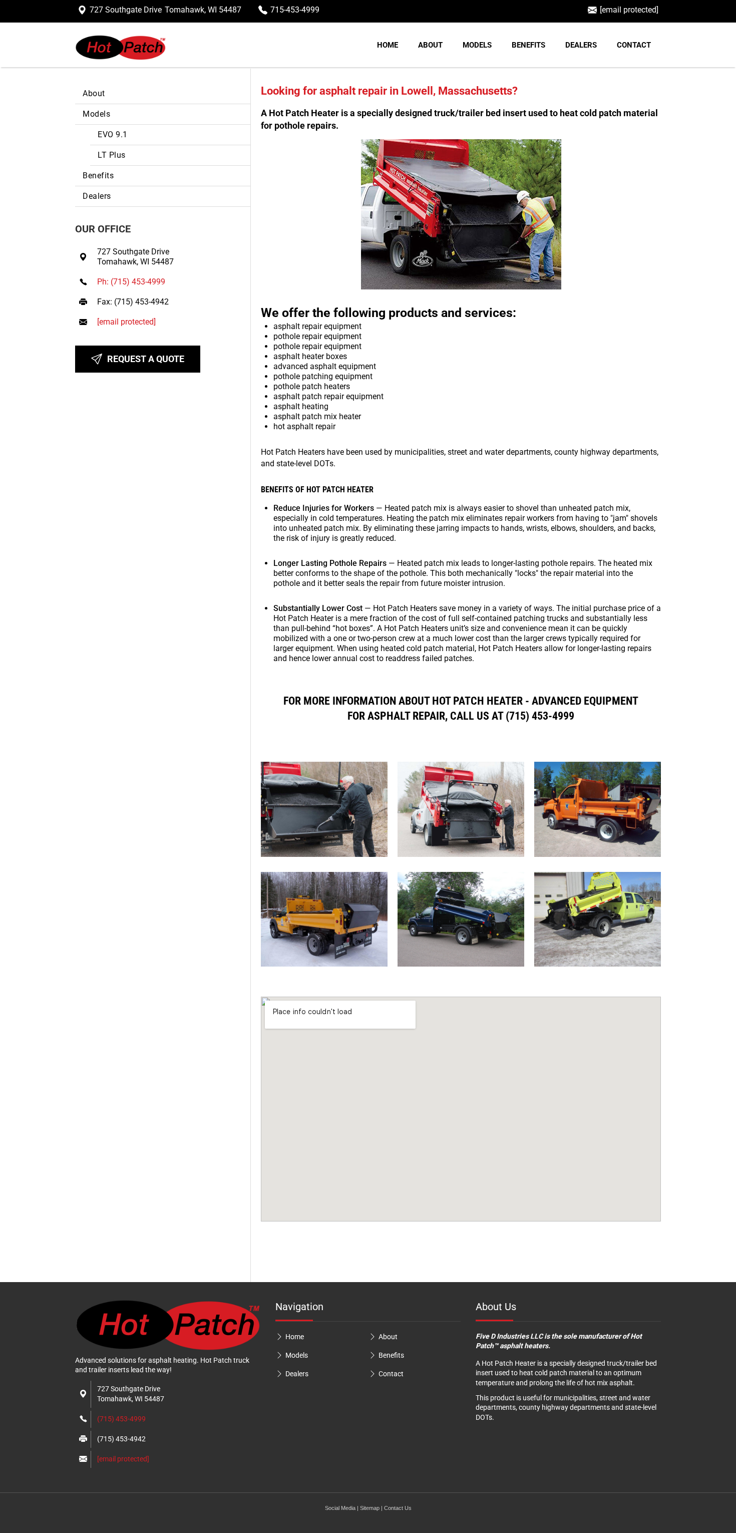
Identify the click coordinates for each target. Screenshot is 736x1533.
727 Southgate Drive (165, 10)
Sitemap (370, 1508)
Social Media (340, 1508)
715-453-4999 (294, 10)
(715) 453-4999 (121, 1419)
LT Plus (112, 155)
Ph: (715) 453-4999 (131, 281)
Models (477, 45)
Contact (634, 45)
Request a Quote (145, 359)
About (430, 45)
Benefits (528, 45)
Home (387, 45)
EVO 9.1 (113, 134)
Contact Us (398, 1508)
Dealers (581, 45)
